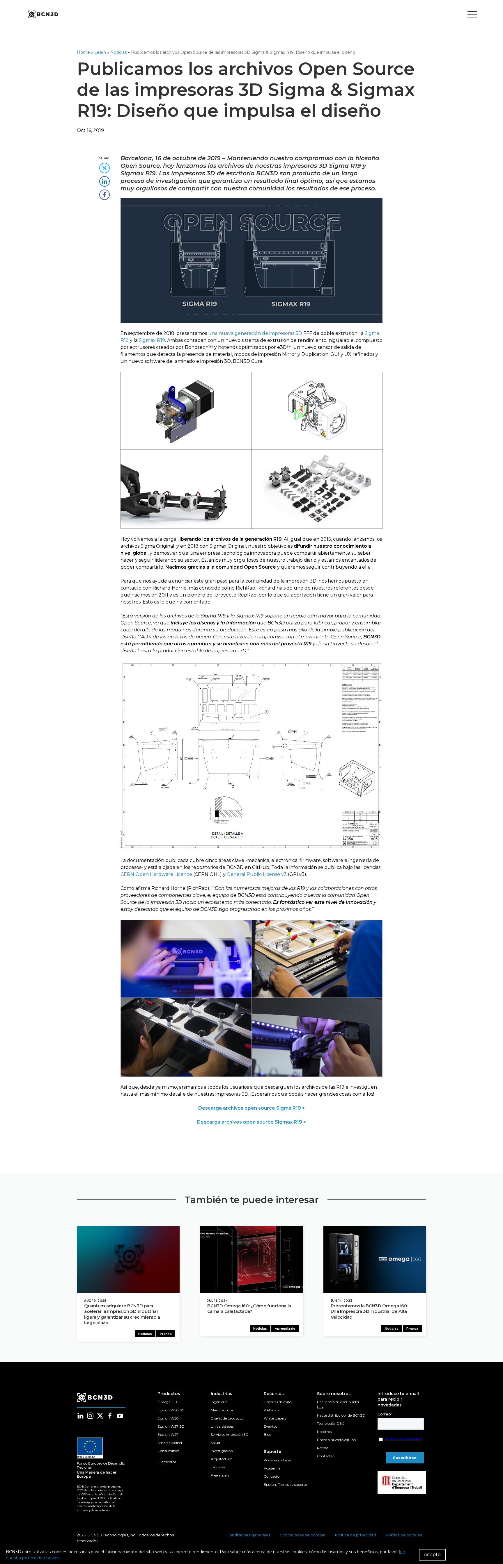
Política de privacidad (355, 1535)
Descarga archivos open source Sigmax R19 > (251, 1122)
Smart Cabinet (170, 1442)
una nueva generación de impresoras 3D (255, 333)
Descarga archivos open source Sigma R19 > (251, 1108)
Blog (268, 1434)
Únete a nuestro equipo (336, 1440)
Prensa (166, 1334)
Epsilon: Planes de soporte (285, 1484)
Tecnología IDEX (330, 1423)
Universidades (222, 1426)
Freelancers (220, 1475)
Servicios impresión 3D (230, 1434)
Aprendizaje (285, 1328)
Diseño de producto (227, 1418)
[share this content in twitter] (104, 166)
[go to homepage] (42, 14)
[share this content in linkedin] (104, 179)
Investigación (222, 1451)
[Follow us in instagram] (90, 1415)
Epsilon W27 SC (170, 1426)
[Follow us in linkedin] (80, 1415)
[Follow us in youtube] (119, 1415)
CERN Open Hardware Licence (156, 874)
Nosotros (324, 1431)
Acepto (432, 1554)
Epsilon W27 (167, 1434)
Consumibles (168, 1451)
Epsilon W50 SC (170, 1410)
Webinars (271, 1410)
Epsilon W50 (168, 1418)
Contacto (271, 1476)
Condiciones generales (248, 1535)
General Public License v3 (257, 874)
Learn (100, 52)
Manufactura (222, 1410)
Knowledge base (277, 1460)
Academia (272, 1468)
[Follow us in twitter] (100, 1415)
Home (83, 52)
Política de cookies (404, 1535)
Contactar (325, 1456)
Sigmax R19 (152, 340)
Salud (215, 1442)
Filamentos (166, 1462)
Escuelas (218, 1467)
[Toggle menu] (472, 14)
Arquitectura (221, 1459)
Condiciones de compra (302, 1535)
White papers (275, 1418)
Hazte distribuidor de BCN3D (341, 1415)
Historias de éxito (277, 1402)
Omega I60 (167, 1402)
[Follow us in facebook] (110, 1415)
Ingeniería (219, 1402)
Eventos (270, 1426)
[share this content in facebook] (104, 193)
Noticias (118, 52)
